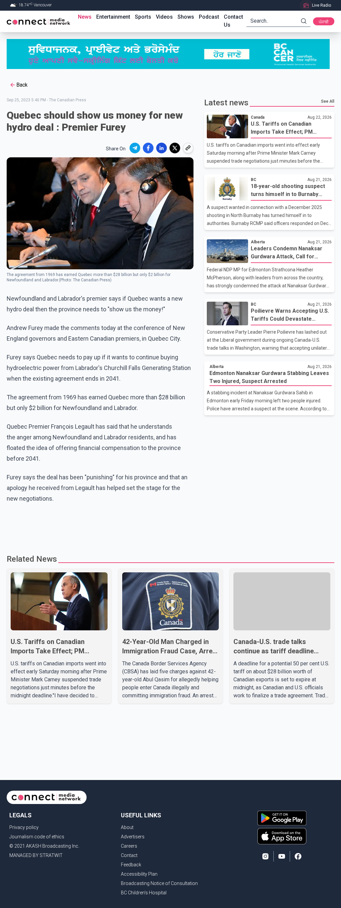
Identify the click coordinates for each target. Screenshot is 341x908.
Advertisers (133, 836)
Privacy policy (24, 827)
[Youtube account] (281, 856)
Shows (185, 17)
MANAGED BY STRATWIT (36, 855)
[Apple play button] (281, 836)
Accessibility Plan (139, 874)
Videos (164, 17)
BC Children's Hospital (144, 892)
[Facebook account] (298, 856)
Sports (143, 17)
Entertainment (113, 17)
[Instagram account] (265, 856)
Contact (129, 855)
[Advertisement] (170, 526)
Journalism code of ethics (36, 836)
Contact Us (233, 21)
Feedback (131, 864)
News (85, 17)
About (127, 827)
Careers (129, 846)
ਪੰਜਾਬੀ (324, 22)
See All (327, 101)
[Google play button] (281, 818)
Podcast (209, 17)
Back (22, 85)
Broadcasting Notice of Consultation (159, 883)
